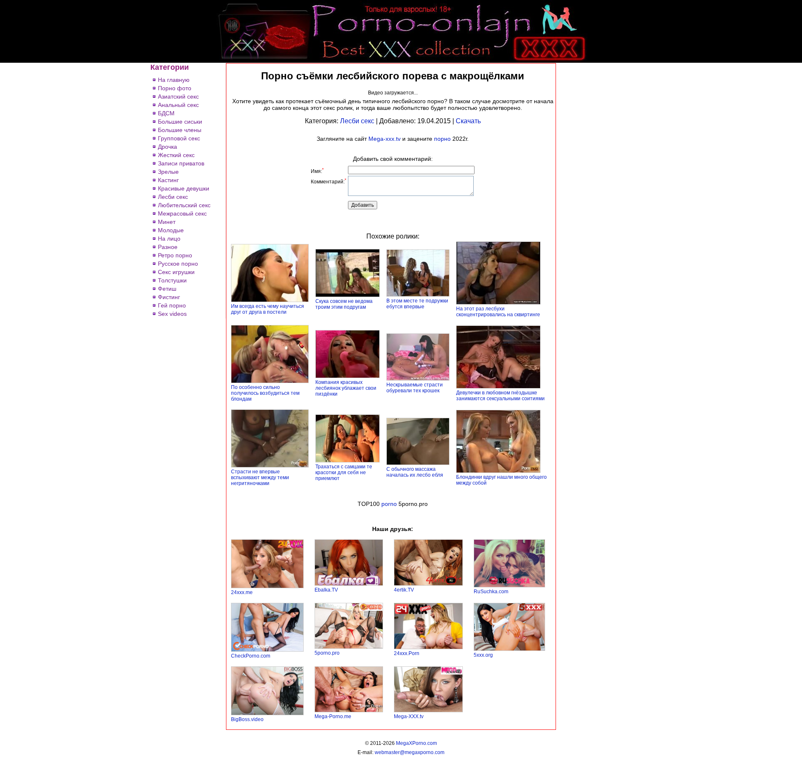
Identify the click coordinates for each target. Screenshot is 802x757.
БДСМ (166, 113)
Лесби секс (173, 196)
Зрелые (168, 171)
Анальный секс (178, 105)
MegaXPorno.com (416, 743)
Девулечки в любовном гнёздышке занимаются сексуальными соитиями (500, 395)
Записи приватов (181, 163)
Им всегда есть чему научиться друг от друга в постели (267, 309)
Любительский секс (184, 205)
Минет (166, 221)
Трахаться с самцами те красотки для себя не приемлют (343, 472)
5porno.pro (327, 653)
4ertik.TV (404, 590)
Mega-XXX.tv (409, 716)
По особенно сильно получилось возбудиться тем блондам (265, 393)
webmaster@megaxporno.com (409, 752)
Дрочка (167, 146)
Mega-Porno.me (333, 716)
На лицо (169, 238)
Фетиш (167, 288)
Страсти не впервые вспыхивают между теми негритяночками (260, 477)
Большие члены (179, 130)
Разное (168, 247)
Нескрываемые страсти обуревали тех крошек (414, 388)
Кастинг (168, 180)
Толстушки (172, 280)
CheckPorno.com (250, 656)
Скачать (468, 120)
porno (389, 503)
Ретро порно (175, 255)
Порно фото (174, 88)
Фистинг (169, 297)
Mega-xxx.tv (384, 138)
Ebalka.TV (326, 590)
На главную (174, 79)
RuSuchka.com (491, 591)
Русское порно (178, 263)
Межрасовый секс (182, 213)
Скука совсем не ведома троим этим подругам (344, 304)
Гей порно (172, 305)
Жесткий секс (176, 155)
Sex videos (172, 313)
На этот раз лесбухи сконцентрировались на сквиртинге (498, 312)
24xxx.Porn (406, 653)
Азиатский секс (178, 96)
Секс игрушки (176, 272)
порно (442, 138)
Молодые (171, 230)
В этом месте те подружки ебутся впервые (417, 304)
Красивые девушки (183, 188)
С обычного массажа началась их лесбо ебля (414, 472)
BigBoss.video (247, 719)
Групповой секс (179, 138)
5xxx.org (483, 655)
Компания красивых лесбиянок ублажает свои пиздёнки (345, 388)
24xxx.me (242, 592)
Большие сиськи (180, 121)
